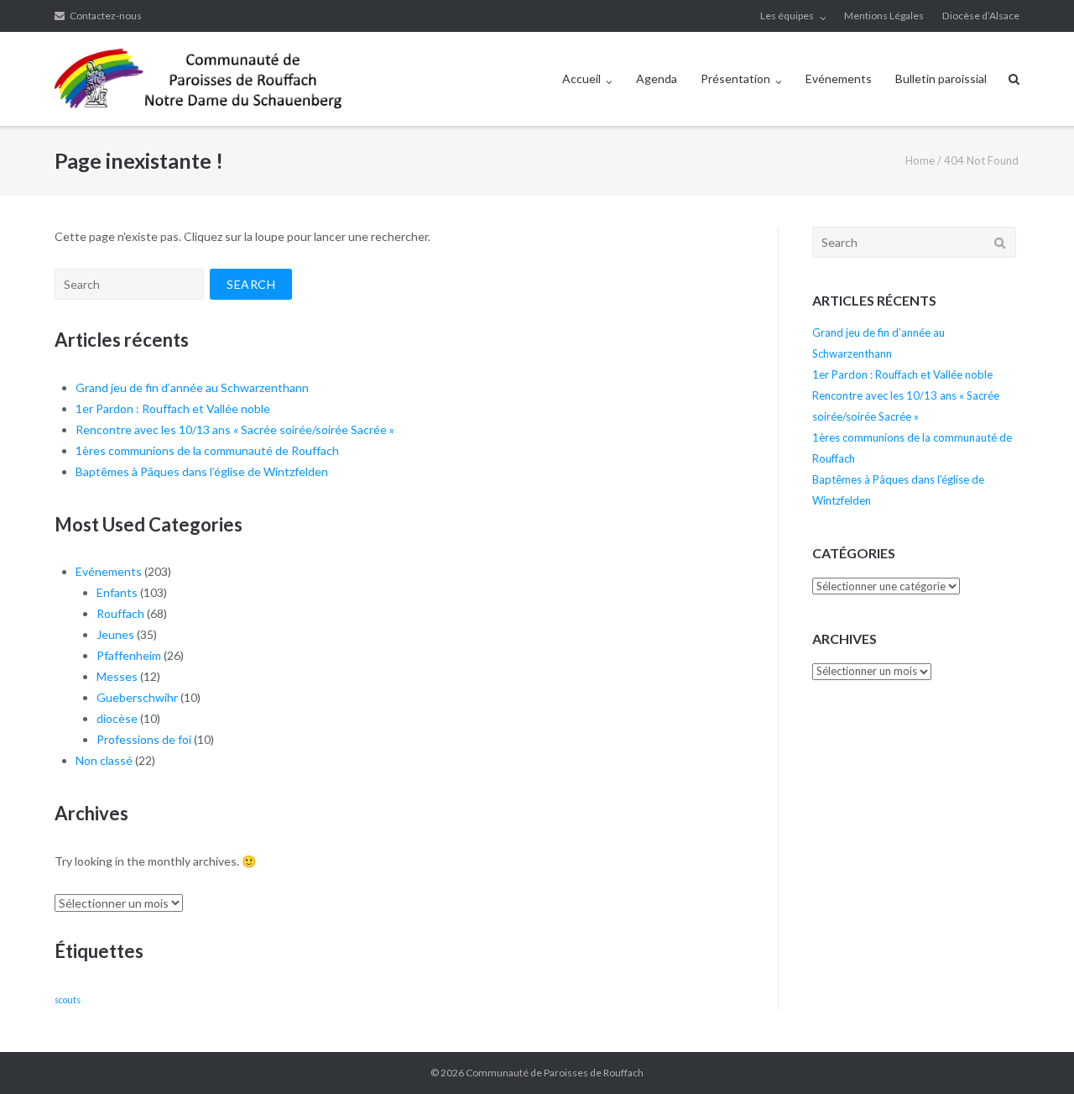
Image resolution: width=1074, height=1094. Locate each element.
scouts (68, 999)
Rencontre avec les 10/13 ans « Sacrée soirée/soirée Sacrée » (235, 429)
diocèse (117, 718)
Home (920, 160)
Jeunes (115, 634)
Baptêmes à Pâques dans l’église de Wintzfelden (202, 471)
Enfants (117, 592)
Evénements (839, 78)
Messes (117, 676)
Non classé (104, 760)
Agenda (656, 78)
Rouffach (120, 613)
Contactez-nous (106, 15)
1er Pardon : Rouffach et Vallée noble (173, 408)
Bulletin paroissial (941, 78)
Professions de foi (143, 739)
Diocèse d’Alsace (980, 15)
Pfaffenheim (128, 655)
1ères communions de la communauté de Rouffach (207, 450)
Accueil (581, 78)
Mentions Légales (884, 15)
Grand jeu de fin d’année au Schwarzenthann (192, 387)
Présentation (735, 78)
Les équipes (787, 15)
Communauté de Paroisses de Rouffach (555, 1072)
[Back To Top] (1032, 1053)
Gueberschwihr (137, 697)
